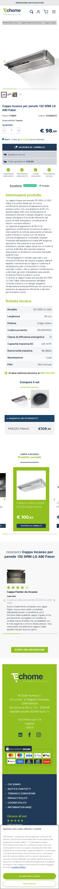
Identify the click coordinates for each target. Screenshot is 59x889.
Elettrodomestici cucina (9, 22)
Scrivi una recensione (30, 649)
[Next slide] (54, 61)
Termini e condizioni (20, 793)
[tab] (12, 633)
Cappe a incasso (50, 22)
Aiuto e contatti (18, 789)
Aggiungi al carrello (31, 526)
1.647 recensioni (15, 824)
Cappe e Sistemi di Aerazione (31, 22)
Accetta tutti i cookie (29, 876)
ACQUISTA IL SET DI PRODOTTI (23, 418)
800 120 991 (47, 373)
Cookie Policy (15, 802)
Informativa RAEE (18, 807)
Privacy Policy (16, 798)
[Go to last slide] (4, 61)
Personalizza (29, 883)
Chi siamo (13, 784)
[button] (4, 94)
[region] (29, 857)
